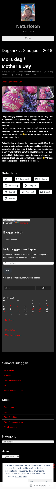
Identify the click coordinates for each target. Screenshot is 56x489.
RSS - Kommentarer (13, 335)
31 (33, 314)
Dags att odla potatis (12, 380)
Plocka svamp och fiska (13, 390)
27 (4, 314)
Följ (7, 271)
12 (47, 306)
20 (4, 312)
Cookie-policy (21, 476)
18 (40, 309)
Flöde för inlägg (10, 417)
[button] (19, 99)
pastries (17, 75)
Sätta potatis (9, 370)
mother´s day (7, 75)
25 (40, 312)
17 (33, 309)
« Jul (5, 320)
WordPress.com (10, 427)
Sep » (11, 320)
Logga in (7, 412)
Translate (24, 223)
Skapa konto (9, 407)
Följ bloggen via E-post (20, 249)
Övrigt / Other (22, 72)
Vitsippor (7, 375)
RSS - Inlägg (10, 330)
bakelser (40, 72)
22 (18, 312)
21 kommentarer (29, 75)
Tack (6, 385)
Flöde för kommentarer (13, 422)
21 (11, 312)
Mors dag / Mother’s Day (12, 82)
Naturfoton (28, 26)
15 (18, 309)
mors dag (49, 72)
